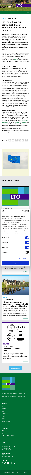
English (3, 416)
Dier (3, 430)
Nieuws (3, 411)
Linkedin (14, 463)
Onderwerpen (5, 413)
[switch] (27, 242)
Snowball (25, 472)
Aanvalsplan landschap (21, 122)
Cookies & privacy (6, 421)
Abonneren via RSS (10, 184)
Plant (3, 433)
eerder (16, 59)
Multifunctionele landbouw (8, 435)
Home (3, 406)
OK (15, 263)
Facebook (2, 463)
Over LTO (4, 408)
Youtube (8, 463)
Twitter (5, 463)
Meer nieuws (15, 368)
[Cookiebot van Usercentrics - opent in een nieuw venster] (22, 211)
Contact (3, 418)
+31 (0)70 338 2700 (6, 450)
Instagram (11, 463)
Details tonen (22, 258)
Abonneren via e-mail (22, 184)
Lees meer (25, 271)
